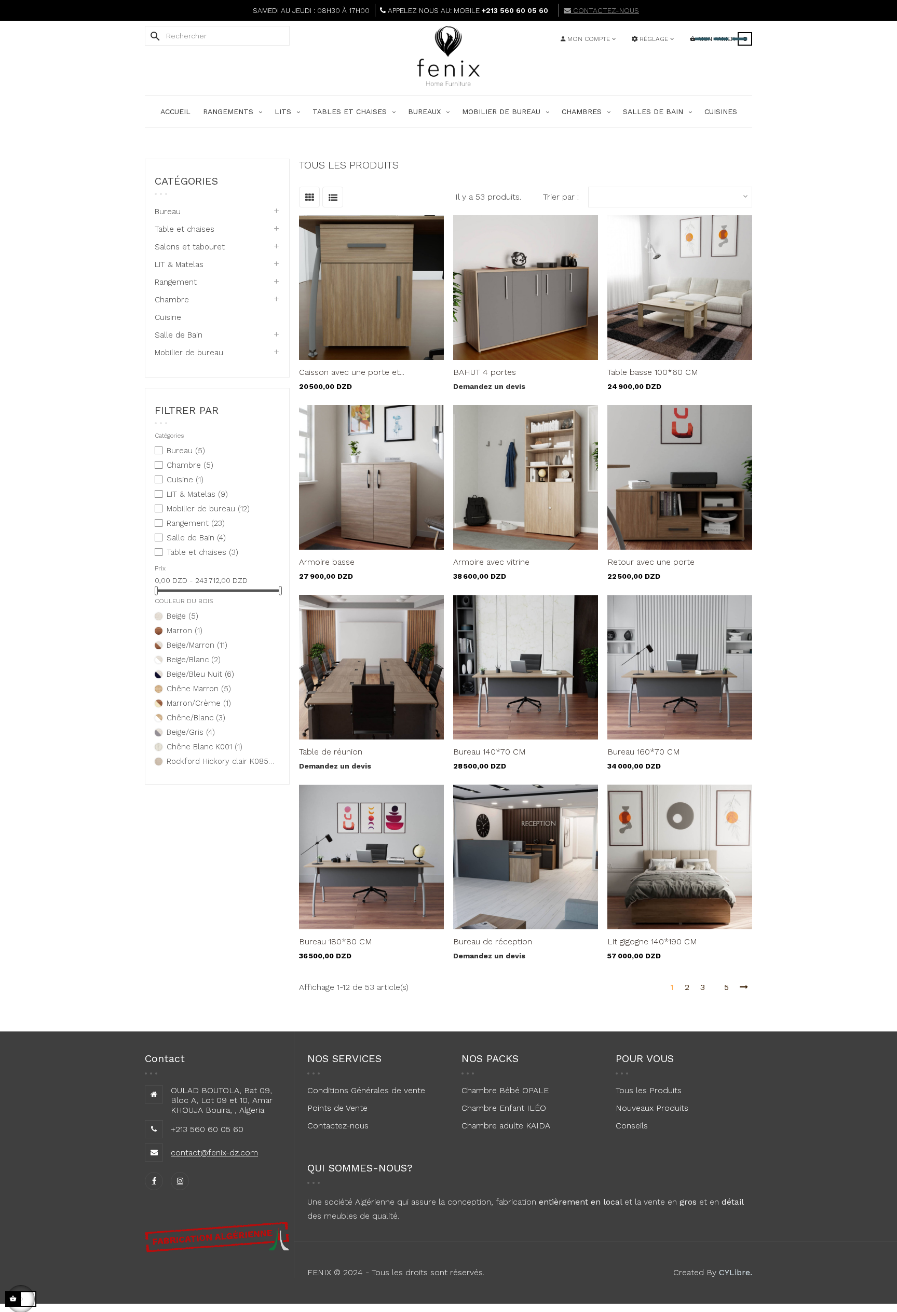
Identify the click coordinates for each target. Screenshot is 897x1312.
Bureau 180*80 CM (335, 941)
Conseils (632, 1125)
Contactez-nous (338, 1125)
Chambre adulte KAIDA (505, 1125)
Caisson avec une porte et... (351, 372)
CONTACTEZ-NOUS (605, 10)
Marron (184, 630)
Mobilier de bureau (189, 352)
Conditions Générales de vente (366, 1090)
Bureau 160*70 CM (643, 752)
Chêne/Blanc (196, 717)
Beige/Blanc (194, 659)
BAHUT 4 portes (484, 372)
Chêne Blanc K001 (204, 746)
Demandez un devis (489, 386)
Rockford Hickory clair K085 (221, 761)
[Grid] (309, 197)
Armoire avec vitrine (491, 562)
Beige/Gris (191, 732)
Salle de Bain (178, 335)
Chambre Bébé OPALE (505, 1090)
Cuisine (168, 317)
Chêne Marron (199, 688)
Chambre (172, 299)
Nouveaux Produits (652, 1108)
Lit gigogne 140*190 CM (652, 941)
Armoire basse (327, 562)
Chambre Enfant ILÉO (503, 1108)
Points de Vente (337, 1108)
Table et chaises (184, 229)
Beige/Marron (197, 645)
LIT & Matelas (179, 264)
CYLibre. (735, 1272)
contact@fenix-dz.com (214, 1152)
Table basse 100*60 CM (652, 372)
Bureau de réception (492, 941)
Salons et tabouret (190, 247)
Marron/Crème (199, 703)
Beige (182, 616)
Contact (165, 1058)
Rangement (176, 282)
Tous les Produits (649, 1090)
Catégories (186, 181)
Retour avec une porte (651, 562)
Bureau (168, 211)
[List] (332, 197)
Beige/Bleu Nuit (200, 674)
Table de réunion (330, 752)
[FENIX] (448, 70)
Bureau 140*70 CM (489, 752)
